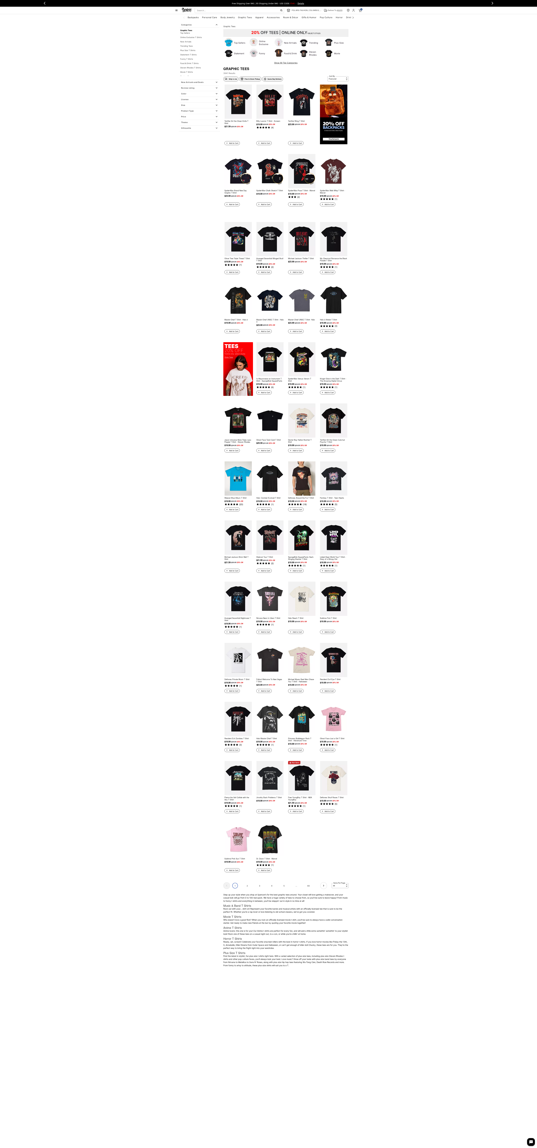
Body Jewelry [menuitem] (228, 17)
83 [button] (308, 886)
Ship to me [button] (233, 79)
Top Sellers (185, 33)
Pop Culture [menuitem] (326, 17)
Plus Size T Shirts (187, 50)
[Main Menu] (176, 10)
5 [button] (284, 886)
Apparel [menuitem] (259, 17)
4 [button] (271, 886)
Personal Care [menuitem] (209, 17)
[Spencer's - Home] (187, 10)
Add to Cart (233, 143)
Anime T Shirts (232, 928)
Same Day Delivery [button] (275, 79)
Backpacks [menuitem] (193, 17)
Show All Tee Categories (285, 62)
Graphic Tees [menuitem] (245, 17)
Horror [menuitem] (339, 17)
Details (301, 3)
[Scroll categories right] (353, 17)
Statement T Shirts (188, 55)
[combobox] (239, 10)
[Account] (353, 10)
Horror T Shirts (232, 939)
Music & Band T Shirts (237, 906)
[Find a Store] (348, 10)
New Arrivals (185, 42)
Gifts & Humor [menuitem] (309, 17)
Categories (186, 25)
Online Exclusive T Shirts (191, 37)
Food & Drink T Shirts (189, 63)
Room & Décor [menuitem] (290, 17)
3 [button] (259, 886)
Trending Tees (186, 46)
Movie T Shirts (186, 72)
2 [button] (247, 886)
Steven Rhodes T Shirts (190, 68)
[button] (199, 82)
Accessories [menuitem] (273, 17)
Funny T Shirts (186, 59)
